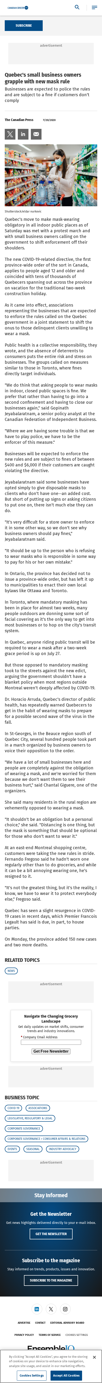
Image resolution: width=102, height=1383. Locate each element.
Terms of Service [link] (50, 1335)
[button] (94, 8)
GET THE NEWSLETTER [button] (51, 1234)
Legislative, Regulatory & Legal (30, 1118)
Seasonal (33, 1149)
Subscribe (24, 25)
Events (12, 1149)
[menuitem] (10, 134)
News (11, 971)
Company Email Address (39, 1037)
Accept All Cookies (66, 1375)
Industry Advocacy (62, 1149)
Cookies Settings (76, 1335)
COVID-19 (13, 1108)
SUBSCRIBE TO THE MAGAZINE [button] (51, 1280)
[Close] (94, 1357)
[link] (10, 134)
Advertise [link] (24, 1322)
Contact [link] (40, 1322)
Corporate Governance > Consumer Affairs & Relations (46, 1139)
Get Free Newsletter (51, 1051)
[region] (51, 1366)
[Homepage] (18, 8)
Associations (37, 1108)
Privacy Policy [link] (24, 1335)
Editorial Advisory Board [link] (67, 1322)
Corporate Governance (24, 1128)
